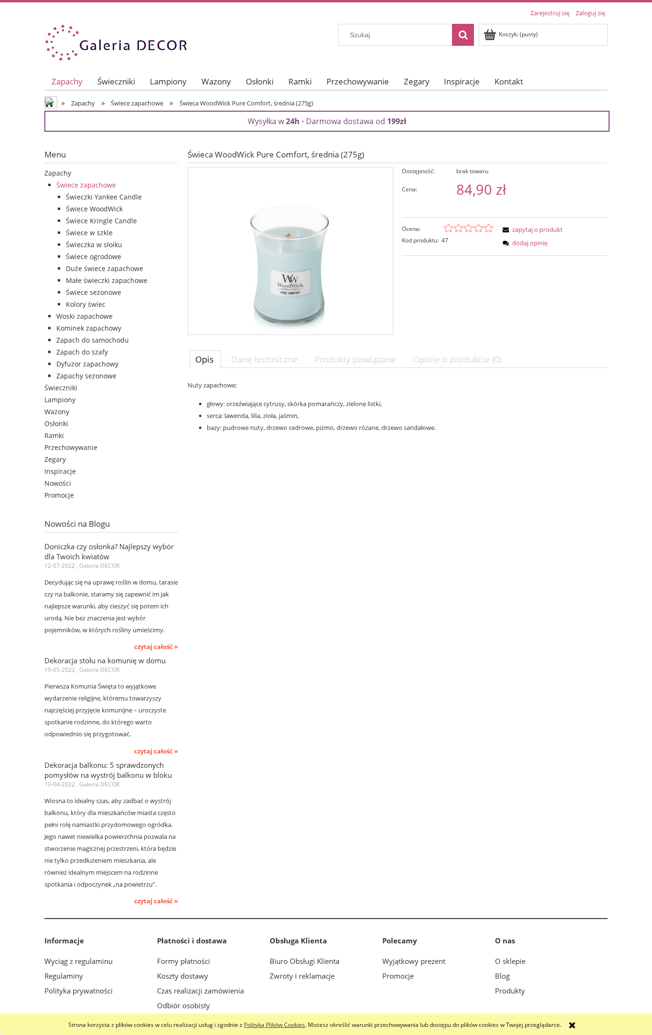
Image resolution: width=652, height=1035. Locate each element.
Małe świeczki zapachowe (106, 280)
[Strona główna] (116, 41)
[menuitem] (67, 81)
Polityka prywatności (78, 990)
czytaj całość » (156, 646)
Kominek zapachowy (88, 328)
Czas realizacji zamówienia (200, 990)
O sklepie (510, 961)
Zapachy (57, 173)
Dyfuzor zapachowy (87, 363)
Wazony (56, 411)
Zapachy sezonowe (86, 375)
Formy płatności (183, 961)
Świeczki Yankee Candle (104, 196)
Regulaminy (63, 976)
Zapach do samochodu (92, 340)
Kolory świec (85, 304)
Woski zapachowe (84, 316)
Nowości (57, 483)
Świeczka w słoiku (94, 244)
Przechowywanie (70, 447)
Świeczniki (60, 387)
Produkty (510, 990)
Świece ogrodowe (93, 256)
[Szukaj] (463, 35)
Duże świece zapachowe (104, 268)
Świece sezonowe (93, 292)
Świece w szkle (89, 232)
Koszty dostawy (182, 976)
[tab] (205, 358)
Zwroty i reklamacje (302, 976)
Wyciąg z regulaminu (78, 961)
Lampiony (59, 399)
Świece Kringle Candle (101, 220)
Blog (502, 976)
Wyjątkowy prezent (413, 961)
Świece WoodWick (94, 208)
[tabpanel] (398, 406)
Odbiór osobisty (183, 1005)
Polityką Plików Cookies (274, 1025)
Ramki (54, 435)
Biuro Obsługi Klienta (304, 961)
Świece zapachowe (86, 184)
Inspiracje (60, 471)
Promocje (59, 495)
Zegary (55, 459)
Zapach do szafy (82, 351)
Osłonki (56, 423)
